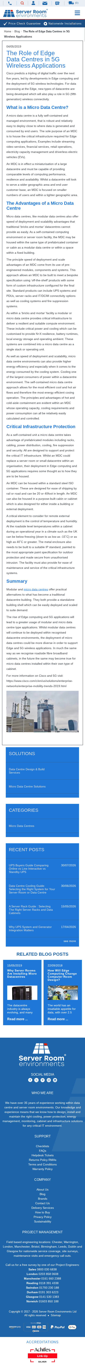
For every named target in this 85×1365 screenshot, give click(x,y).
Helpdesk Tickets (43, 1155)
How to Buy (42, 1212)
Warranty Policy (42, 1169)
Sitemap (56, 1315)
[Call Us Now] (10, 3)
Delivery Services (42, 1207)
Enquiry (58, 3)
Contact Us (42, 1203)
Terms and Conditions (42, 1164)
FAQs (42, 1150)
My (33, 3)
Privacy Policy (43, 1217)
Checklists (42, 1146)
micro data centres (36, 589)
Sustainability (42, 1221)
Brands (42, 1198)
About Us (42, 1189)
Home (7, 31)
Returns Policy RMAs (42, 1159)
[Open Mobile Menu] (77, 13)
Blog (17, 31)
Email (45, 3)
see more (70, 941)
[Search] (22, 3)
